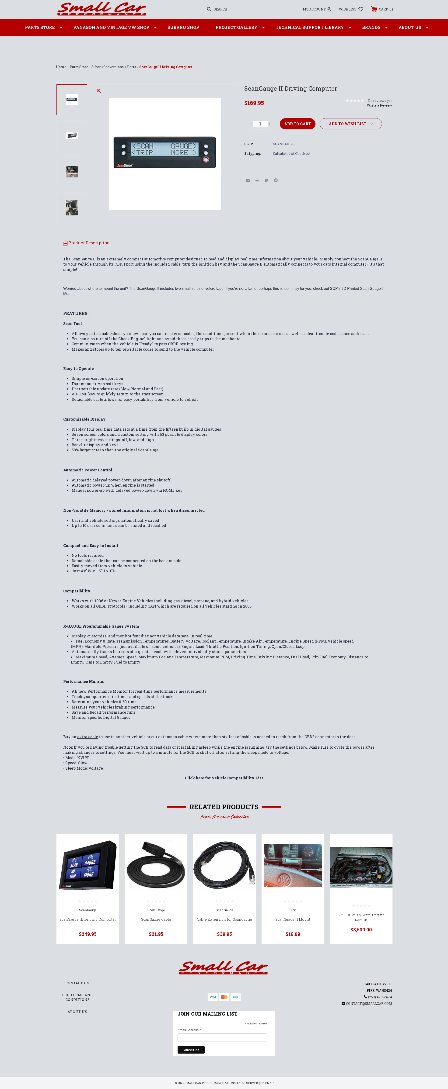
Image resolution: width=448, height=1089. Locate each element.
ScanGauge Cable (156, 919)
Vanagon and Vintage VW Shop (111, 27)
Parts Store (40, 27)
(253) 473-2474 (380, 997)
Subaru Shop (183, 27)
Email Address (189, 1030)
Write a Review (379, 105)
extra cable (87, 736)
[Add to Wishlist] (109, 855)
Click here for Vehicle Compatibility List (224, 777)
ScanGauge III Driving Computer (88, 919)
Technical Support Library (310, 27)
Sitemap (266, 1083)
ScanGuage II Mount (293, 919)
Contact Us (77, 983)
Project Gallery (236, 27)
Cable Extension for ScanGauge (224, 919)
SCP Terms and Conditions (77, 997)
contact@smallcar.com (369, 1003)
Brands (371, 27)
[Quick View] (109, 843)
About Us (410, 27)
